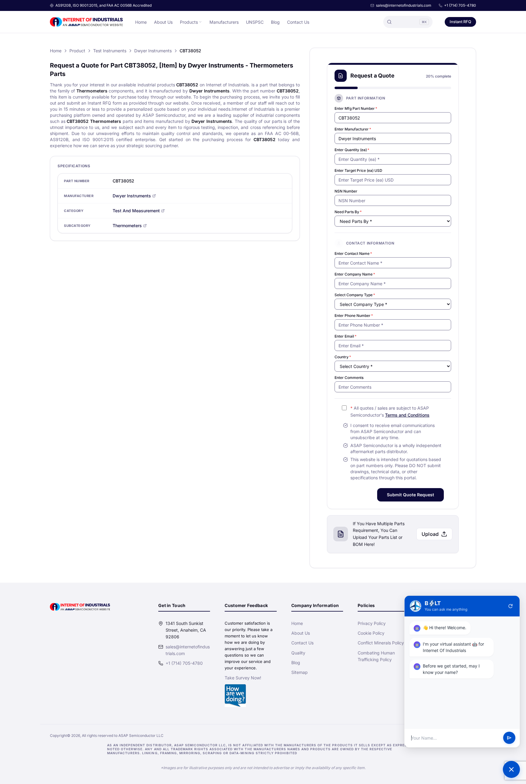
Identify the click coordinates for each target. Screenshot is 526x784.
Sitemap (299, 672)
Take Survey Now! (243, 677)
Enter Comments (349, 377)
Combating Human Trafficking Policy (376, 656)
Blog (275, 22)
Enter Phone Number (354, 315)
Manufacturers (224, 22)
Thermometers (127, 225)
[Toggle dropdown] (200, 22)
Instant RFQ (460, 21)
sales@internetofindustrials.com (403, 5)
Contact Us (298, 22)
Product (77, 50)
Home (141, 22)
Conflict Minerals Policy (381, 642)
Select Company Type (355, 295)
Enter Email (345, 336)
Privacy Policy (372, 623)
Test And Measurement (136, 210)
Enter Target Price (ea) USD (358, 170)
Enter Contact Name (353, 253)
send (509, 738)
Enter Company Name (355, 274)
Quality (298, 652)
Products (189, 22)
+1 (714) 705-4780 (460, 5)
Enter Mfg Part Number (356, 108)
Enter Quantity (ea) (352, 149)
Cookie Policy (371, 633)
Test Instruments (109, 50)
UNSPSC (255, 22)
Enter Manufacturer (353, 129)
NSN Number (346, 191)
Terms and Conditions (407, 415)
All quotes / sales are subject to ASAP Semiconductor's (390, 411)
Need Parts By (348, 212)
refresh (510, 606)
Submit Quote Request (410, 494)
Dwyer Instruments (153, 50)
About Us (163, 22)
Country (343, 357)
